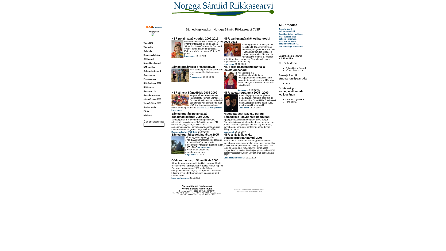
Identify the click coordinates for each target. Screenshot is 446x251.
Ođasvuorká (149, 75)
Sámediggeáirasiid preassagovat (193, 66)
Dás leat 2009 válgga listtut (209, 108)
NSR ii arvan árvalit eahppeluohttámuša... (289, 43)
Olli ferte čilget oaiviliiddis (291, 46)
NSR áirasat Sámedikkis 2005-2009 (194, 92)
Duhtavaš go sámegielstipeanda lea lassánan (291, 91)
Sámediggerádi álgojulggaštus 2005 (195, 134)
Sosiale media (150, 107)
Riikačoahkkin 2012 (152, 83)
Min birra (148, 115)
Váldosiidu (148, 47)
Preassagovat (150, 79)
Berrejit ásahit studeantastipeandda (293, 77)
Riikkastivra (149, 87)
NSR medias (149, 67)
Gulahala (148, 51)
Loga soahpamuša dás (234, 158)
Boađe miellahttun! (152, 55)
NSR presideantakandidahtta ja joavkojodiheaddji (244, 68)
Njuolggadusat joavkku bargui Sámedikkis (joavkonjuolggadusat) (247, 115)
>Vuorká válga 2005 (152, 99)
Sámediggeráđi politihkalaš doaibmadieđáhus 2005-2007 (190, 115)
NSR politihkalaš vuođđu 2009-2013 (194, 38)
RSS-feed (157, 27)
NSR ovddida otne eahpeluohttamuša (287, 38)
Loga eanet (189, 56)
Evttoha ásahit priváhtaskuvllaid (287, 30)
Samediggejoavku (152, 95)
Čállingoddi (149, 59)
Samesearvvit (150, 91)
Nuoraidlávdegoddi (152, 63)
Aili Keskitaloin (204, 147)
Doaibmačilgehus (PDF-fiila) (184, 132)
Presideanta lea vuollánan (291, 34)
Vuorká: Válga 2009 (152, 103)
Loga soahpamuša (180, 178)
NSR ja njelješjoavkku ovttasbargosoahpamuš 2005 (243, 136)
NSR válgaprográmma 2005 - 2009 (246, 92)
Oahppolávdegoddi (152, 71)
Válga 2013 (148, 43)
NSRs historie (288, 63)
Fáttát (146, 111)
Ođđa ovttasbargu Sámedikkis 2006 (194, 160)
